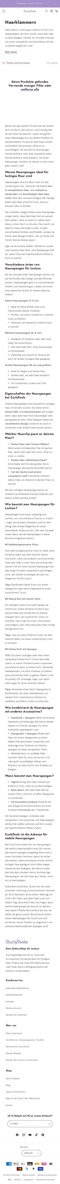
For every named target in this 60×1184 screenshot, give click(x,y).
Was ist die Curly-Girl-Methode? (23, 1098)
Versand (17, 1180)
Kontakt (10, 1001)
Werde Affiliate (13, 1053)
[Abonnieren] (49, 1123)
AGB (9, 1180)
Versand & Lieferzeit (16, 1014)
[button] (56, 11)
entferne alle (30, 89)
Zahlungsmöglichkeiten (17, 988)
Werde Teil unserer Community (22, 1060)
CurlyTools (15, 1175)
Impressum (28, 1180)
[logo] (28, 11)
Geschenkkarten (14, 994)
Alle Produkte (13, 1078)
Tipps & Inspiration (15, 1091)
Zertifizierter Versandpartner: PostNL (25, 1040)
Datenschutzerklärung (47, 1175)
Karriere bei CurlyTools (17, 1046)
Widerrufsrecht (13, 1008)
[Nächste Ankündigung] (54, 4)
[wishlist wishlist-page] (51, 11)
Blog (8, 1085)
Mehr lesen (11, 51)
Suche (9, 1105)
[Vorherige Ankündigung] (5, 4)
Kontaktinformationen (45, 1180)
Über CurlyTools (14, 1033)
